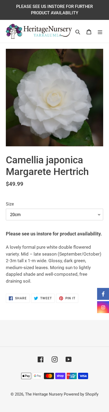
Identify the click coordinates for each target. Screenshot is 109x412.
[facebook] (103, 294)
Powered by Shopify (81, 394)
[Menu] (100, 31)
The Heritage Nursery (44, 394)
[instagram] (103, 307)
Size (10, 204)
